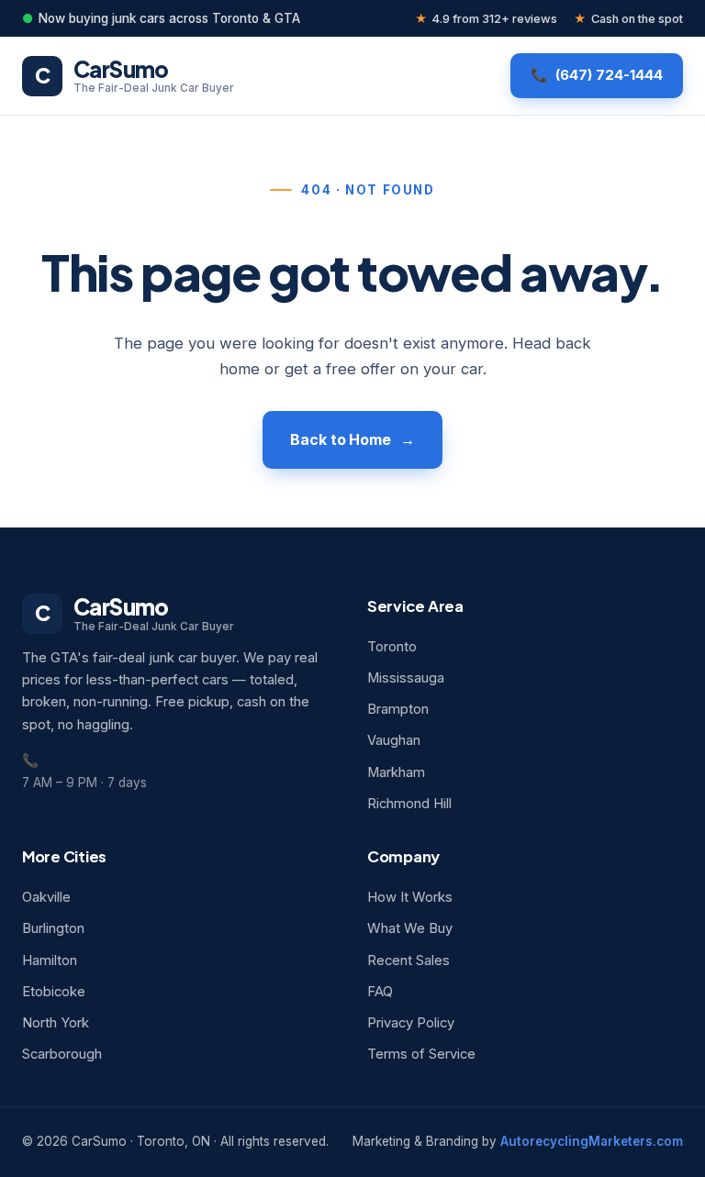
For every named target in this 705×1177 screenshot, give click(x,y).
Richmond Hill (409, 803)
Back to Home (340, 439)
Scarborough (62, 1054)
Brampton (398, 709)
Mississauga (405, 678)
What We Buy (410, 928)
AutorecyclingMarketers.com (591, 1141)
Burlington (53, 928)
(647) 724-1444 (609, 74)
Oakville (46, 897)
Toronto (392, 646)
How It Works (410, 897)
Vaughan (393, 740)
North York (55, 1023)
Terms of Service (421, 1054)
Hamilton (49, 960)
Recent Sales (408, 960)
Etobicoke (53, 991)
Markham (396, 772)
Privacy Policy (410, 1023)
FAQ (380, 991)
